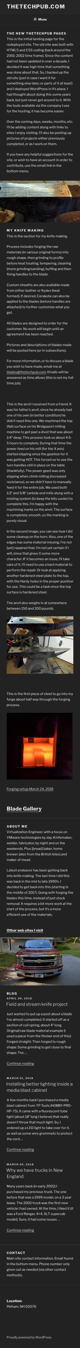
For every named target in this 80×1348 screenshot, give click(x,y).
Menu (42, 19)
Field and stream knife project (37, 1004)
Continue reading (20, 1063)
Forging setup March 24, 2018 (30, 789)
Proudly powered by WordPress (29, 1337)
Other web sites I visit (25, 930)
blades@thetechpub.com (26, 372)
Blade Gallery (24, 808)
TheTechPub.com (36, 6)
